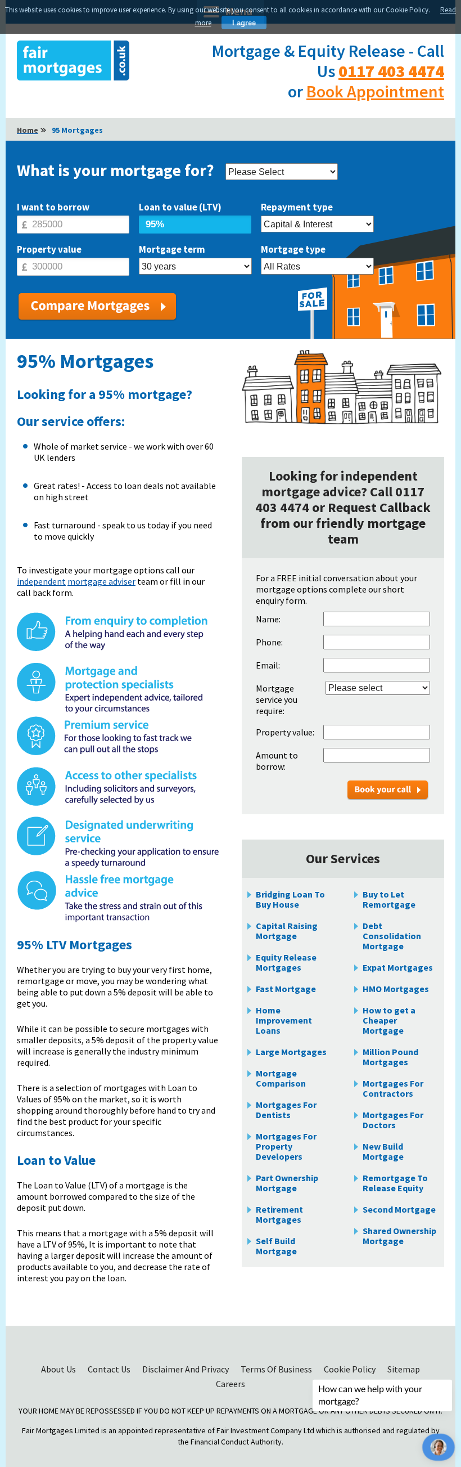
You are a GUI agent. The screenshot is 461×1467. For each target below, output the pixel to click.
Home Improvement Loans (284, 1020)
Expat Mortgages (398, 967)
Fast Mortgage (286, 988)
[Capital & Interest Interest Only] (317, 225)
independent (41, 581)
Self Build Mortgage (276, 1246)
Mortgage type (293, 249)
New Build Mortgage (383, 1151)
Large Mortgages (291, 1051)
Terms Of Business (277, 1369)
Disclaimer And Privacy (186, 1369)
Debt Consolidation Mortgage (392, 936)
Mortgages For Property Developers (286, 1146)
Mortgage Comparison (281, 1078)
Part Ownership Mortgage (287, 1183)
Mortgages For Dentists (286, 1109)
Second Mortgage (399, 1209)
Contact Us (110, 1369)
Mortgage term (172, 249)
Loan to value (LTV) (180, 207)
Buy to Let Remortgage (389, 899)
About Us (59, 1369)
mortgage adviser (101, 581)
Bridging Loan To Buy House (290, 899)
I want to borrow (53, 207)
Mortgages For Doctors (393, 1119)
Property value (49, 249)
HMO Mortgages (396, 988)
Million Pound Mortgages (390, 1056)
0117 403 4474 (391, 71)
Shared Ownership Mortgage (399, 1235)
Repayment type (297, 207)
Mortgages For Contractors (393, 1088)
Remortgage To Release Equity (395, 1183)
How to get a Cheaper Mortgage (389, 1020)
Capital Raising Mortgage (287, 930)
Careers (230, 1383)
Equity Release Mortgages (286, 962)
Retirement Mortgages (279, 1214)
